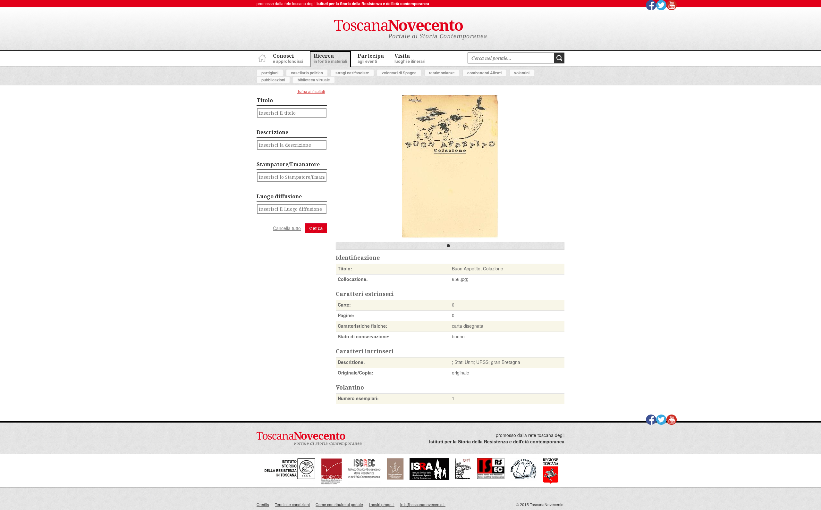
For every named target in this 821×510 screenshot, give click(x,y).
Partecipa (371, 58)
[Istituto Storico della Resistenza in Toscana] (290, 483)
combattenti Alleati (484, 73)
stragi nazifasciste (352, 73)
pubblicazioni (273, 80)
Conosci (288, 58)
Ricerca (330, 58)
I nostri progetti (381, 504)
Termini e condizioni (292, 504)
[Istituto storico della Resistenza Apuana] (429, 478)
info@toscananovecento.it (422, 504)
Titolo (265, 100)
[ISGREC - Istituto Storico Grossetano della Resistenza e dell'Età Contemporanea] (364, 483)
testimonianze (442, 73)
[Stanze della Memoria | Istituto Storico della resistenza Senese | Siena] (490, 477)
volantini (521, 73)
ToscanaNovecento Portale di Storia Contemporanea (410, 30)
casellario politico (307, 73)
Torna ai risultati (311, 91)
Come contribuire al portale (339, 504)
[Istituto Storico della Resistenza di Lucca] (395, 478)
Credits (263, 504)
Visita (409, 58)
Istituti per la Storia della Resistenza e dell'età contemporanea (373, 3)
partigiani (269, 73)
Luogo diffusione (279, 196)
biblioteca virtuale (314, 80)
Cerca (316, 228)
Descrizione (272, 132)
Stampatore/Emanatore (288, 164)
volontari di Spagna (399, 73)
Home (261, 57)
